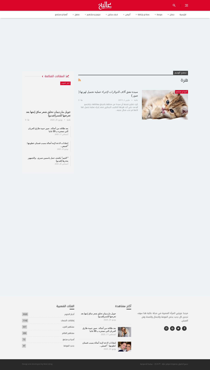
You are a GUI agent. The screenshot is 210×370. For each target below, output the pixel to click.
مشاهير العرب (68, 327)
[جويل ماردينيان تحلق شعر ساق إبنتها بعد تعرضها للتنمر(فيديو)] (48, 95)
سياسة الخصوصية (146, 364)
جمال (172, 14)
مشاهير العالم (68, 333)
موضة (159, 14)
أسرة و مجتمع (61, 14)
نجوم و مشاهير (93, 14)
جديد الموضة (68, 346)
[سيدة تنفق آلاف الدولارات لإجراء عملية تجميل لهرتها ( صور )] (165, 105)
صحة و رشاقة (143, 14)
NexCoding (48, 364)
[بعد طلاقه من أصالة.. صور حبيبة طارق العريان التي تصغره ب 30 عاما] (124, 332)
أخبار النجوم (65, 83)
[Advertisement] (105, 47)
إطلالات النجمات (67, 320)
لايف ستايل (113, 14)
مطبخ (77, 14)
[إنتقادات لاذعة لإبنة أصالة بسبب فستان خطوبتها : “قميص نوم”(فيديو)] (124, 347)
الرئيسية (183, 14)
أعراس (127, 14)
